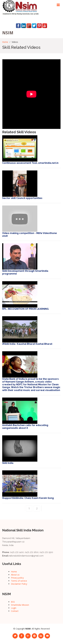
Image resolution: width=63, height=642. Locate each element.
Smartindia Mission (20, 604)
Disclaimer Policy (19, 583)
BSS (13, 601)
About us (15, 574)
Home (5, 42)
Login (13, 608)
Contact (14, 611)
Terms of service (19, 580)
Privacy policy (17, 577)
